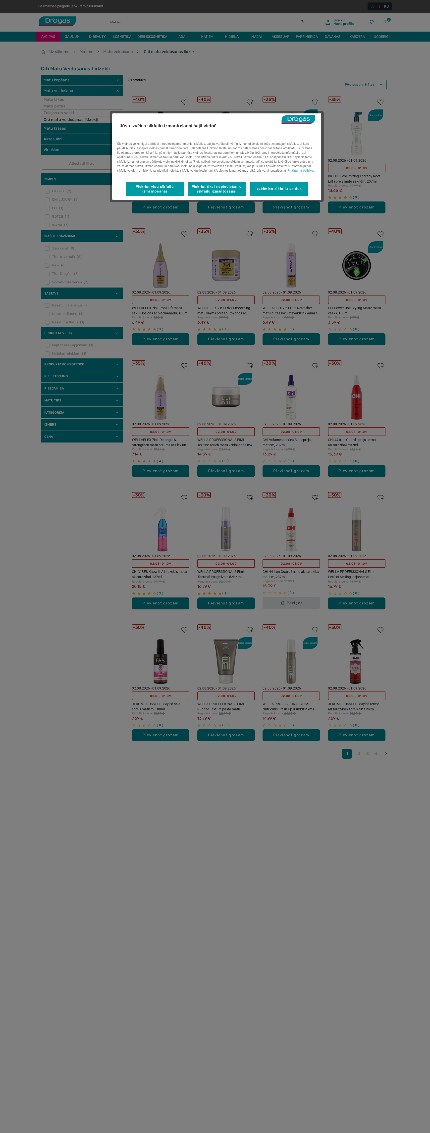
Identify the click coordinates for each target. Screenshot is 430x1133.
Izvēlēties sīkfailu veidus (279, 188)
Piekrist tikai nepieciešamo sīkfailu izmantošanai (217, 189)
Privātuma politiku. (300, 170)
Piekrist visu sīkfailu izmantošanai (155, 189)
